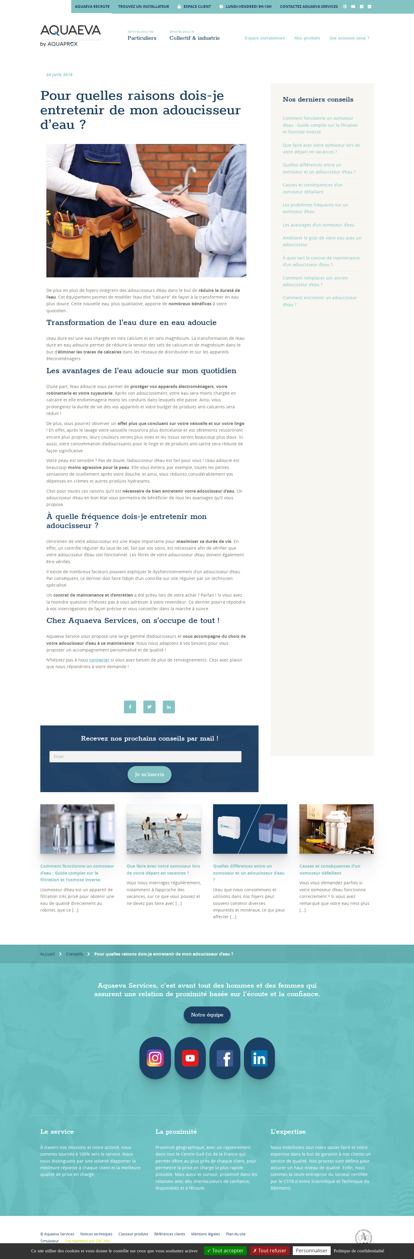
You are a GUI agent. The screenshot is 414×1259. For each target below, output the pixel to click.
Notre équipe (207, 1015)
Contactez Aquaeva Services (309, 6)
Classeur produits (133, 1233)
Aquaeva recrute (92, 6)
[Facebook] (130, 707)
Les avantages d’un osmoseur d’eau (318, 225)
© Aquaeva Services (57, 1233)
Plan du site (235, 1233)
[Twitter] (149, 707)
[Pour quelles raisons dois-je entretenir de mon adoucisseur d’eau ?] (169, 707)
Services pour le (194, 35)
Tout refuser (271, 1250)
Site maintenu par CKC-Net (87, 1240)
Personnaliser (312, 1250)
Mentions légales (205, 1233)
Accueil (47, 954)
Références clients (169, 1233)
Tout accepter (227, 1250)
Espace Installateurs (265, 38)
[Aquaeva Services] (70, 36)
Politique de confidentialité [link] (359, 1250)
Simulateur (49, 1240)
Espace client (197, 6)
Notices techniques (96, 1233)
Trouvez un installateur (143, 6)
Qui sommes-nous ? (349, 38)
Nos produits (307, 38)
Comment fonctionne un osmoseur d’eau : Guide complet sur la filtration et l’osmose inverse (320, 125)
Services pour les (142, 35)
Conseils (74, 954)
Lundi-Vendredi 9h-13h (248, 6)
